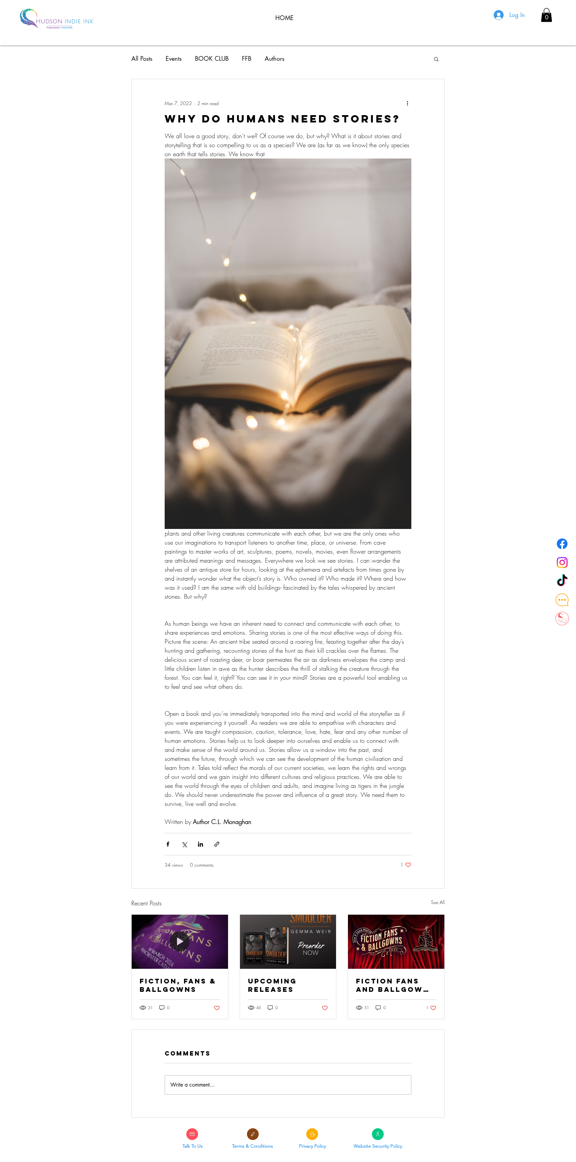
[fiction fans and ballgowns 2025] (396, 942)
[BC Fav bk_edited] (562, 618)
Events (174, 58)
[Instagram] (562, 562)
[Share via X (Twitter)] (184, 844)
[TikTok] (562, 581)
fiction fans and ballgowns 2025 (395, 985)
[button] (546, 15)
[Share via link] (217, 844)
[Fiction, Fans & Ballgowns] (180, 942)
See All (438, 902)
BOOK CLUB (212, 58)
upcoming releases (272, 985)
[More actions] (407, 103)
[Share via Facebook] (168, 844)
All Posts (141, 58)
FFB (246, 58)
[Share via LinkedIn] (200, 844)
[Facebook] (562, 544)
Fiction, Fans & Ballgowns (178, 985)
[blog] (562, 600)
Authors (274, 58)
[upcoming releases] (288, 942)
